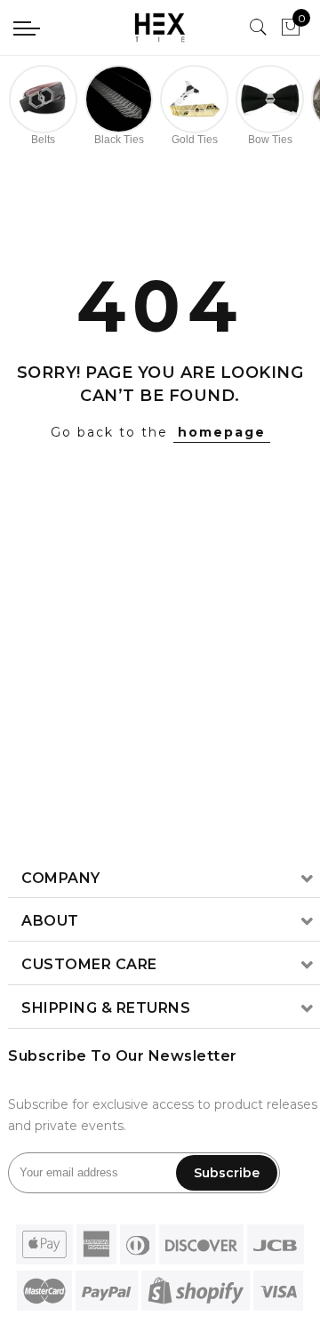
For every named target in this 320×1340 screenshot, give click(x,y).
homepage (222, 432)
